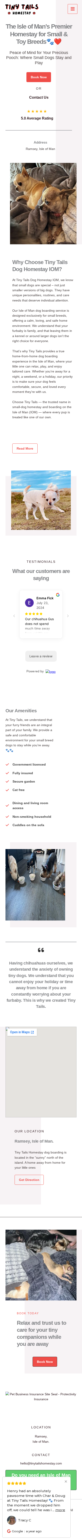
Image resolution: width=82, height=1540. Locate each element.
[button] (38, 77)
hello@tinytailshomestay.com (41, 1463)
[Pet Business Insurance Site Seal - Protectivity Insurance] (41, 1396)
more (60, 1510)
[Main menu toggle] (72, 9)
